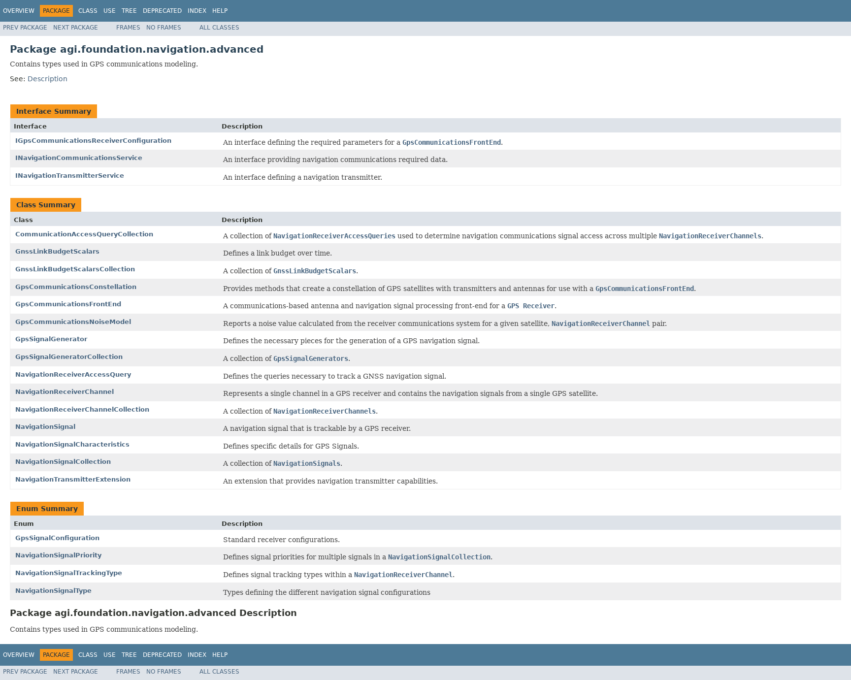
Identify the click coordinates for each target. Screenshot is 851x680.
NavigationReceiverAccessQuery (73, 374)
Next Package (75, 27)
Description (47, 79)
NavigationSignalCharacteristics (72, 444)
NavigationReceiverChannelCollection (82, 409)
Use (109, 10)
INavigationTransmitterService (69, 175)
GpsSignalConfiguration (57, 538)
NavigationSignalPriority (58, 555)
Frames (128, 27)
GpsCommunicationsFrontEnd (68, 304)
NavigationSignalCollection (63, 461)
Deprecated (162, 10)
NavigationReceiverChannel (64, 391)
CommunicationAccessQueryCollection (84, 234)
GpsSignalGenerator (51, 339)
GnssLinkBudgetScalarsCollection (75, 269)
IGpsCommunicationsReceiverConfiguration (93, 140)
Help (220, 10)
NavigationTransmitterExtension (73, 479)
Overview (18, 10)
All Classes (219, 27)
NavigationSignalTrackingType (68, 573)
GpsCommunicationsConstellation (75, 287)
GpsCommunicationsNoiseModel (73, 321)
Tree (129, 10)
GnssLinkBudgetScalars (57, 251)
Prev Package (25, 27)
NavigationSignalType (53, 590)
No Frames (163, 27)
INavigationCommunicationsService (78, 158)
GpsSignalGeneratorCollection (69, 356)
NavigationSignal (45, 426)
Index (197, 10)
